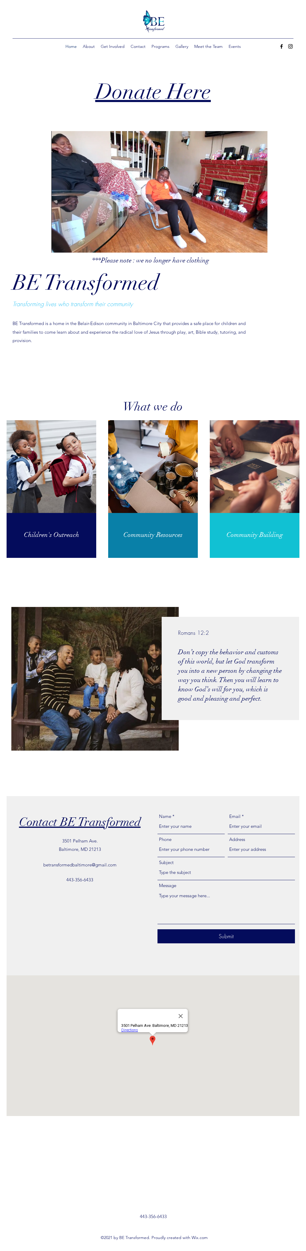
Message (167, 885)
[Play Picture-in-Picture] (249, 244)
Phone (165, 839)
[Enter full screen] (259, 244)
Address (237, 839)
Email (235, 816)
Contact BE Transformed (80, 822)
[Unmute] (69, 244)
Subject (166, 862)
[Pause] (59, 244)
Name (165, 816)
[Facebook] (281, 46)
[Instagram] (290, 46)
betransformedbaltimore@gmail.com (80, 865)
